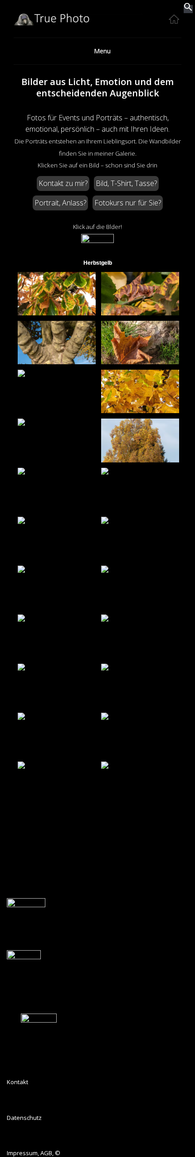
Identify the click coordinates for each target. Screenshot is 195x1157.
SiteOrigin (118, 909)
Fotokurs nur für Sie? (127, 203)
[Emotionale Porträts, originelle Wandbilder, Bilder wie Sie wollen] (97, 23)
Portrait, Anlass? (60, 203)
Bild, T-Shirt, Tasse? (126, 183)
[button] (188, 9)
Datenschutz (24, 1118)
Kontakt (17, 1082)
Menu (102, 51)
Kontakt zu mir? (63, 183)
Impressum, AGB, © (33, 1153)
